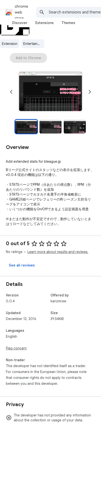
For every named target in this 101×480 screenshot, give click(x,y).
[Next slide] (90, 92)
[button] (50, 92)
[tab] (19, 22)
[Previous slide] (11, 92)
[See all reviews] (22, 265)
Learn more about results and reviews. (57, 252)
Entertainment (33, 43)
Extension (9, 43)
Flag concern (16, 348)
